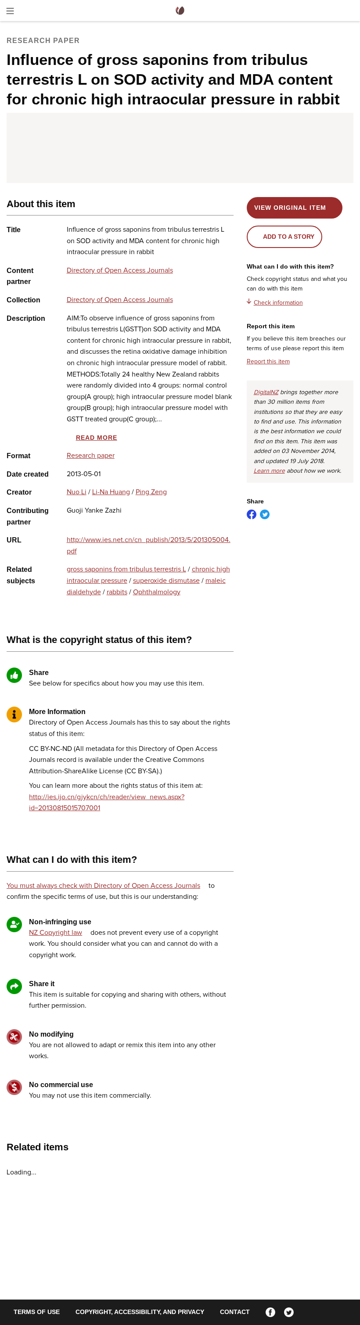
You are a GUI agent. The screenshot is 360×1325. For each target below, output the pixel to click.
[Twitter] (289, 1311)
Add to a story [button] (288, 236)
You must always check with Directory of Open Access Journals (103, 885)
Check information (278, 303)
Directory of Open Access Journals (120, 270)
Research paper (91, 455)
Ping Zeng (151, 492)
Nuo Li (76, 492)
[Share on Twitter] (265, 514)
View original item (290, 207)
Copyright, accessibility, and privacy (140, 1311)
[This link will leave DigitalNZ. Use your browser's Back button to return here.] (180, 148)
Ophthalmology (156, 592)
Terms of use (37, 1311)
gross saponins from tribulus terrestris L (126, 569)
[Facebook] (270, 1311)
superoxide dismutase (166, 580)
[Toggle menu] (10, 12)
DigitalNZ (266, 392)
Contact (235, 1311)
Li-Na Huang (111, 492)
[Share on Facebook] (251, 514)
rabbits (117, 592)
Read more (96, 437)
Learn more (269, 471)
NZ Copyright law (55, 932)
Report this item (268, 362)
